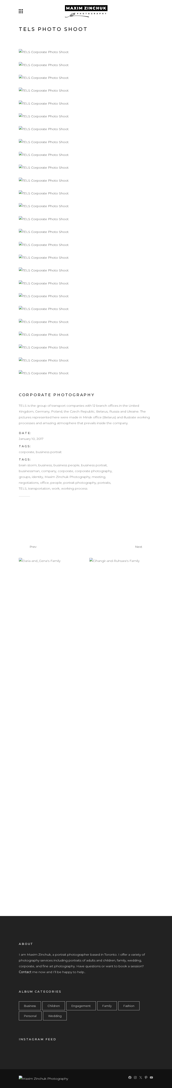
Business (30, 1006)
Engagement (81, 1006)
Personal (30, 1016)
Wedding (55, 1016)
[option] (100, 561)
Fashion (128, 1006)
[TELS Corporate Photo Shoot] (44, 52)
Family (107, 1006)
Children (53, 1006)
